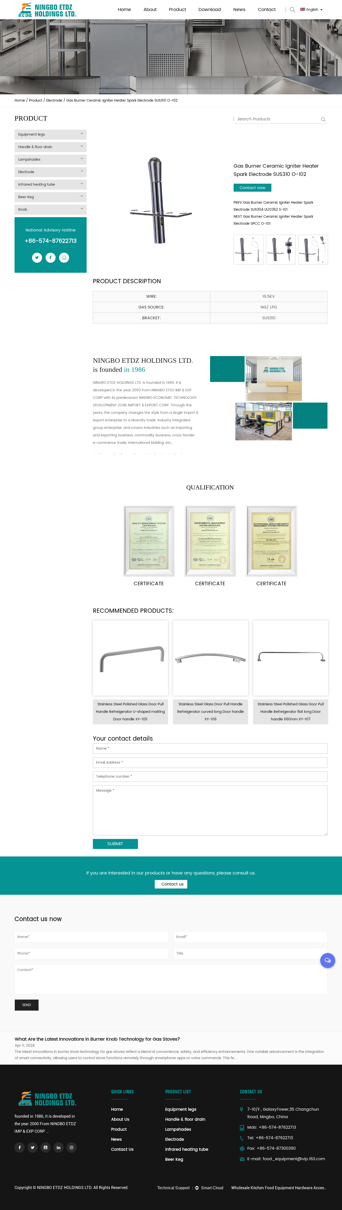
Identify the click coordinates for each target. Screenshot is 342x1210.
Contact (267, 9)
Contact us (172, 884)
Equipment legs (31, 134)
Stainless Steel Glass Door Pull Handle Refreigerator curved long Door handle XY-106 (159, 711)
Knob (22, 209)
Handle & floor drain (35, 147)
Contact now (252, 188)
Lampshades (29, 159)
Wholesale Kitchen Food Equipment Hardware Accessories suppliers (279, 1187)
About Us (120, 1119)
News (239, 9)
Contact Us (122, 1149)
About (149, 9)
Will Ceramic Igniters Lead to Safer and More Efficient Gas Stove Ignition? (95, 1039)
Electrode (54, 100)
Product (177, 9)
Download (210, 9)
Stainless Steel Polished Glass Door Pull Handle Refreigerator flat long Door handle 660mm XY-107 (240, 711)
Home (124, 9)
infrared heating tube (36, 184)
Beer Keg (26, 197)
